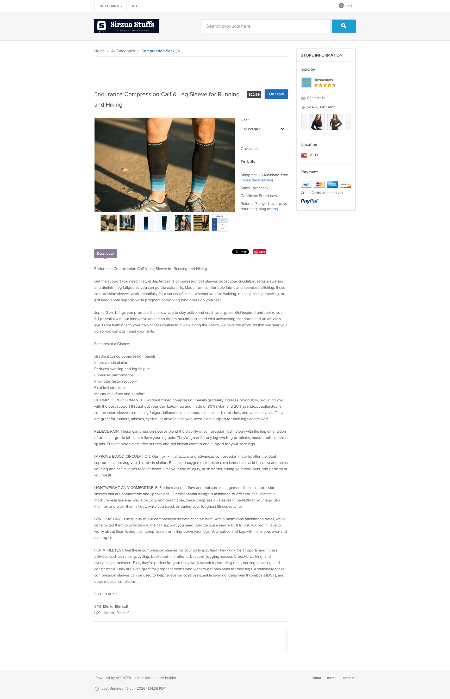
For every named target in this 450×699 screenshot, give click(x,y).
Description (105, 254)
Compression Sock (157, 51)
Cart (348, 6)
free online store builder (156, 678)
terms (331, 678)
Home (99, 51)
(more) (272, 209)
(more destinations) (257, 180)
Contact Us (315, 98)
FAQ (133, 6)
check (263, 188)
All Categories (123, 51)
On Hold (276, 94)
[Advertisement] (189, 71)
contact (348, 678)
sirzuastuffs (323, 80)
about (316, 678)
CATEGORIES (109, 6)
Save (262, 252)
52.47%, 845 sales (321, 107)
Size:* (245, 120)
